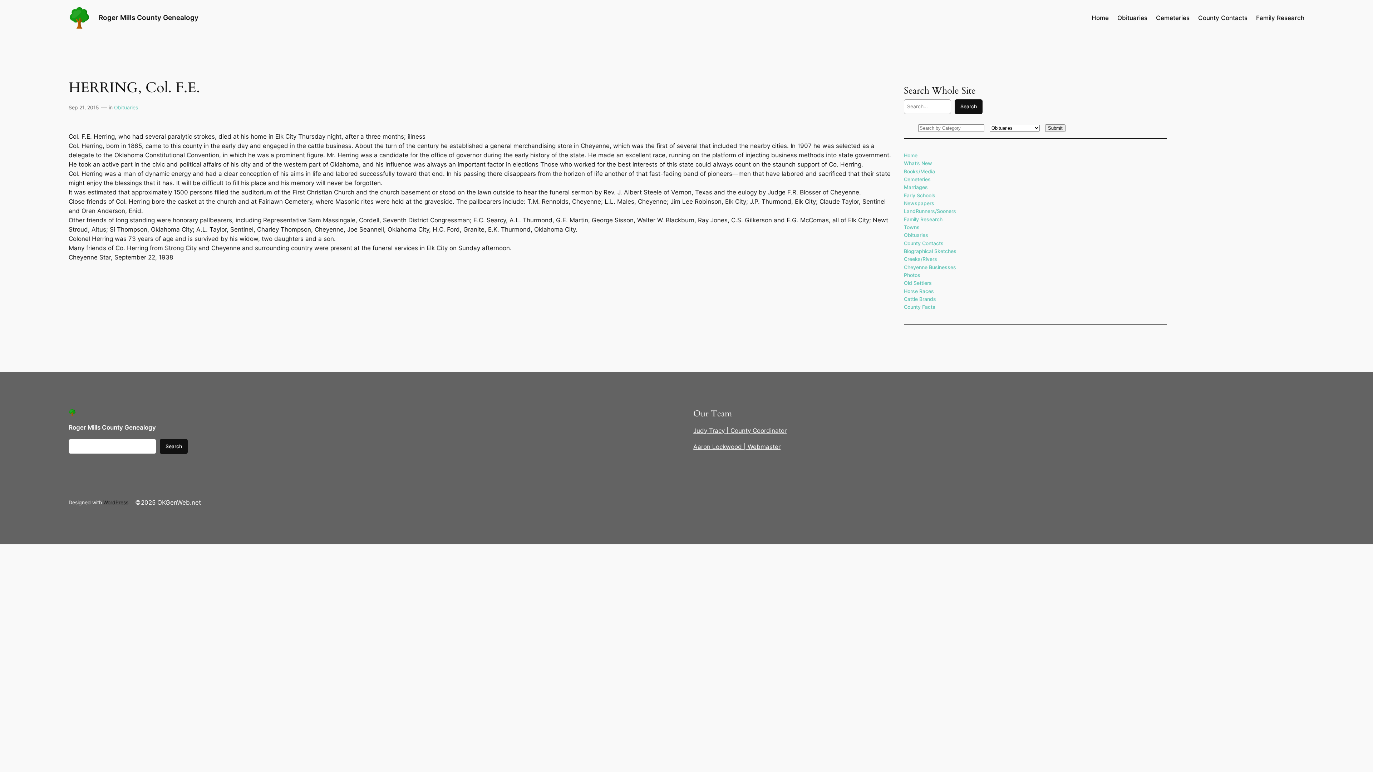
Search (968, 106)
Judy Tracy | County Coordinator (740, 430)
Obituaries (126, 107)
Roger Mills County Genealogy (148, 17)
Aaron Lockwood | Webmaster (737, 446)
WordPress (115, 502)
